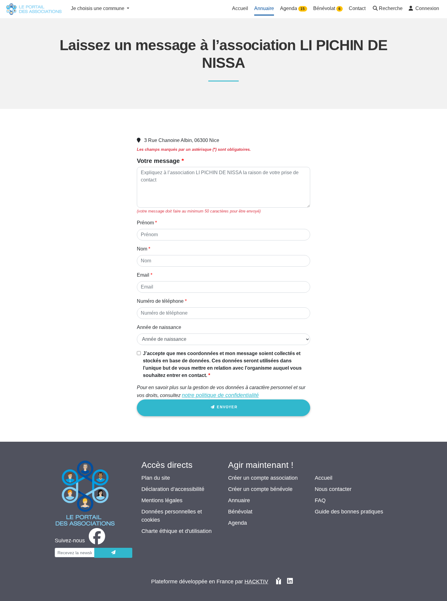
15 (302, 9)
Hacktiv (256, 582)
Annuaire (239, 500)
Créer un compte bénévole (260, 489)
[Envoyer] (113, 553)
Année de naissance (159, 327)
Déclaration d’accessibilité (172, 489)
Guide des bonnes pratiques (349, 512)
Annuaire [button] (264, 8)
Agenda (237, 523)
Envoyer (226, 407)
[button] (387, 9)
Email (143, 275)
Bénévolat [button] (327, 8)
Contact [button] (357, 8)
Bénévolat (240, 512)
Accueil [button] (240, 8)
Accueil (323, 478)
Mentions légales (161, 500)
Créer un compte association (263, 478)
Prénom (145, 222)
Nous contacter (333, 489)
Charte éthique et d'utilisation (176, 531)
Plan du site (155, 478)
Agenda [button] (292, 8)
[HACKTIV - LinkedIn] (290, 582)
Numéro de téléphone (160, 301)
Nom (142, 248)
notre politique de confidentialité (220, 395)
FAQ (320, 500)
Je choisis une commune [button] (98, 8)
